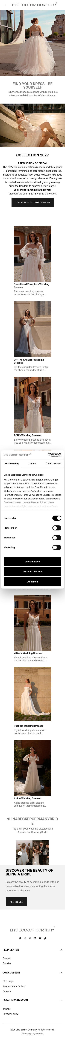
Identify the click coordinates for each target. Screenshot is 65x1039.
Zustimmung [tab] (12, 463)
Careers (7, 991)
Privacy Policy (10, 1013)
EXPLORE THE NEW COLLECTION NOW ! (32, 202)
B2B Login (8, 981)
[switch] (56, 527)
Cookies (7, 963)
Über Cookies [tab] (53, 463)
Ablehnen (32, 581)
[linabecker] (34, 4)
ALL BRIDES (16, 901)
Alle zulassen (32, 561)
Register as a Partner (14, 986)
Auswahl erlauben (32, 571)
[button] (20, 853)
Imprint (6, 1008)
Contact (7, 958)
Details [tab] (32, 463)
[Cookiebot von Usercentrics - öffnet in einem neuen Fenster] (47, 455)
